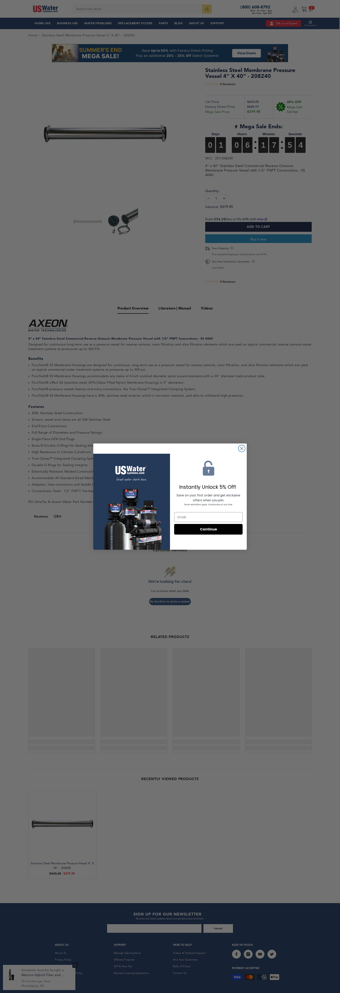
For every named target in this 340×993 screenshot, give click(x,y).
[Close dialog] (241, 448)
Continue (208, 529)
